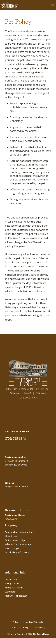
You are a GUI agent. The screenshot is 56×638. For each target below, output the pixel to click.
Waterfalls (10, 591)
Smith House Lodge (15, 540)
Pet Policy (14, 622)
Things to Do (12, 583)
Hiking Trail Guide (14, 587)
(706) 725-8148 (15, 438)
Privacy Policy (39, 627)
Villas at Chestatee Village (18, 544)
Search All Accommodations (19, 532)
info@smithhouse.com (16, 486)
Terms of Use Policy (19, 627)
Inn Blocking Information (17, 552)
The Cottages (12, 548)
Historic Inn (11, 536)
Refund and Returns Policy (34, 622)
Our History (11, 579)
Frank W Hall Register (16, 595)
